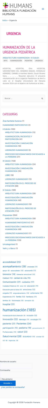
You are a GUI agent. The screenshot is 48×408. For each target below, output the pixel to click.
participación (10, 328)
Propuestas (7, 215)
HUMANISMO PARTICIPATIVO (15, 125)
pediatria (28, 61)
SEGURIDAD (29, 337)
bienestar (9, 274)
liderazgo (24, 319)
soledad (40, 337)
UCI (5, 340)
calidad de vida (22, 278)
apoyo (6, 271)
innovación (10, 319)
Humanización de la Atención (14, 315)
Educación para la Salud (12, 289)
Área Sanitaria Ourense (12, 121)
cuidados (28, 282)
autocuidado (17, 271)
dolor (23, 286)
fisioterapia (18, 300)
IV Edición (7, 190)
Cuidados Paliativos (11, 286)
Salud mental (12, 336)
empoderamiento (21, 293)
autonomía (30, 271)
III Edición (35, 58)
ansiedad (32, 267)
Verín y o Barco (9, 248)
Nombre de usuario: (8, 361)
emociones (29, 289)
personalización (38, 328)
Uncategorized (9, 244)
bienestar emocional (26, 274)
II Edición (6, 129)
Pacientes (23, 323)
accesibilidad (12, 262)
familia (20, 297)
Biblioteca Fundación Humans (19, 12)
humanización (16, 61)
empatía (7, 293)
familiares (31, 297)
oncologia (35, 319)
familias (7, 300)
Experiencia (9, 297)
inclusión (32, 315)
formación (29, 300)
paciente (9, 323)
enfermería (36, 293)
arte (5, 61)
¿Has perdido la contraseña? (13, 387)
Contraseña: (5, 370)
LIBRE (7, 175)
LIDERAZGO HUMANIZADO (16, 150)
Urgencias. (13, 340)
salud (22, 332)
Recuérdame (7, 379)
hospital (9, 304)
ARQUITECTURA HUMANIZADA (16, 58)
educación (32, 286)
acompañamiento (14, 266)
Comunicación (12, 282)
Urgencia (39, 61)
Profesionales (9, 332)
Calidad (8, 278)
